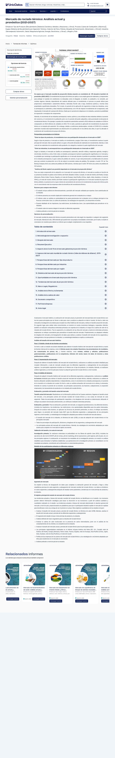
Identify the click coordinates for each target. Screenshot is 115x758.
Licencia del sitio (14, 75)
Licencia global (14, 81)
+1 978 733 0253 (94, 3)
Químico (29, 36)
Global (16, 36)
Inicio (8, 44)
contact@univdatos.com (96, 6)
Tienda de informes (20, 44)
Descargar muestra (87, 36)
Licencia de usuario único (17, 67)
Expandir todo (103, 227)
